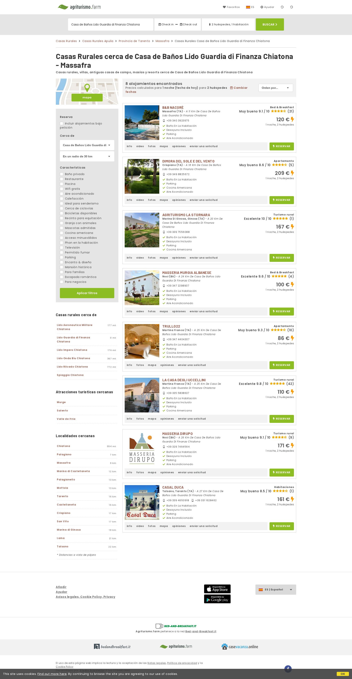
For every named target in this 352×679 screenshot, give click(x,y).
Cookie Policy (65, 666)
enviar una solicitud (204, 146)
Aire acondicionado (79, 194)
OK (343, 674)
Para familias (74, 272)
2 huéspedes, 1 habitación (230, 24)
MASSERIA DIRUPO (177, 433)
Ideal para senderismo (81, 203)
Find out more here (52, 674)
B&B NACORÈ (173, 107)
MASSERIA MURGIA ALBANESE (186, 272)
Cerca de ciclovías (78, 208)
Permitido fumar (77, 252)
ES (252, 7)
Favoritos (233, 7)
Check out (190, 24)
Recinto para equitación (82, 218)
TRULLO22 (171, 326)
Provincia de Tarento (134, 41)
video (140, 146)
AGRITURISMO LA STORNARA (186, 215)
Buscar (268, 24)
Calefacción (74, 199)
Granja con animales (80, 223)
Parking (70, 257)
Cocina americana (78, 233)
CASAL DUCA (173, 487)
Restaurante (74, 179)
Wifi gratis (72, 189)
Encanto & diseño (78, 262)
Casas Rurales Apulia (97, 41)
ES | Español (274, 589)
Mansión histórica (77, 267)
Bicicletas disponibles (80, 213)
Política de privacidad (182, 663)
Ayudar (269, 7)
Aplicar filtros (87, 293)
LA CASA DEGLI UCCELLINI (184, 380)
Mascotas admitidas (80, 228)
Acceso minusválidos (80, 238)
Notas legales (156, 663)
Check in (168, 24)
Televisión (72, 248)
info (129, 146)
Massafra (162, 41)
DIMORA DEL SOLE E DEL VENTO (188, 161)
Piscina (69, 184)
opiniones (179, 146)
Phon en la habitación (81, 243)
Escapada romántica (80, 277)
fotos (152, 146)
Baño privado (74, 174)
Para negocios (75, 282)
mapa (87, 97)
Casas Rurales (66, 41)
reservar (283, 146)
